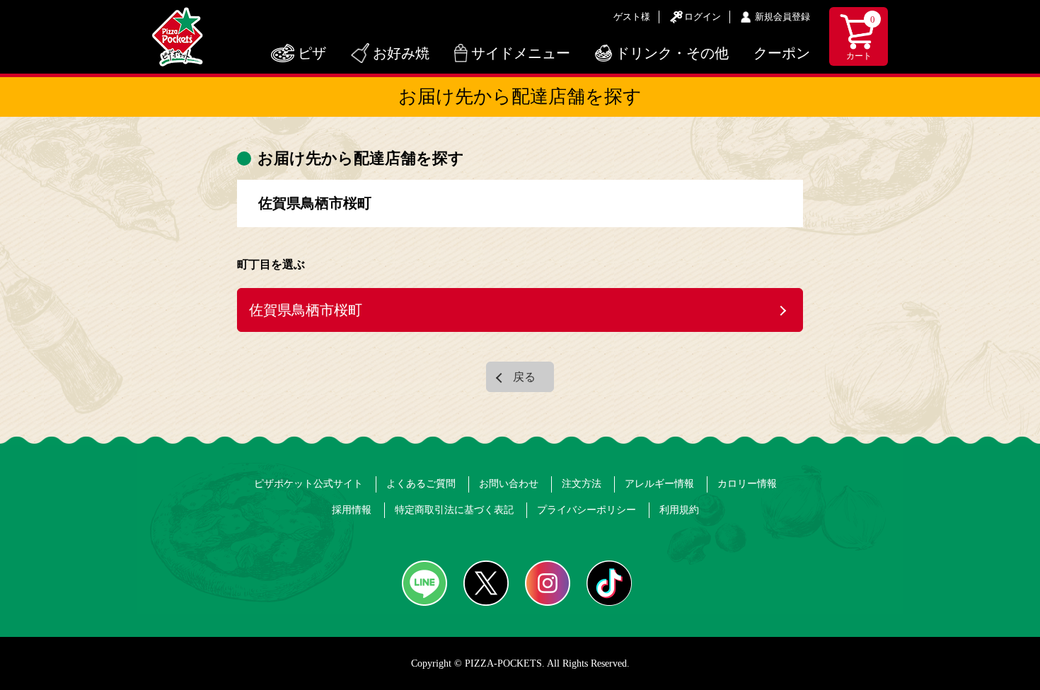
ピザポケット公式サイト (308, 483)
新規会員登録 (782, 16)
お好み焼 (401, 53)
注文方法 (581, 483)
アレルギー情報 (659, 483)
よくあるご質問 (421, 483)
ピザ (312, 53)
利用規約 (679, 510)
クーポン (781, 53)
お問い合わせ (508, 483)
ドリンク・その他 (672, 53)
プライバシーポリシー (586, 510)
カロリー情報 (747, 483)
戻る (524, 377)
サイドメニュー (520, 53)
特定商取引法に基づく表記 (454, 510)
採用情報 (351, 510)
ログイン (702, 16)
